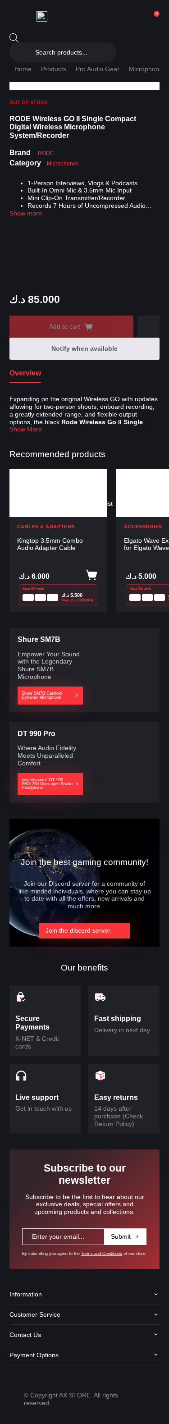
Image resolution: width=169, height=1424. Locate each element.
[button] (148, 327)
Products (53, 69)
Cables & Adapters (46, 526)
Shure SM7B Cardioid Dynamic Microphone (42, 695)
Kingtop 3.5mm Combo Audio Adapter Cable (50, 544)
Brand (20, 152)
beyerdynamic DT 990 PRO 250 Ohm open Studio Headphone (47, 784)
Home (23, 69)
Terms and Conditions (101, 1253)
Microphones (147, 69)
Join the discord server (78, 930)
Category (25, 163)
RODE (46, 153)
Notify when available (84, 348)
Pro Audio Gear (97, 69)
